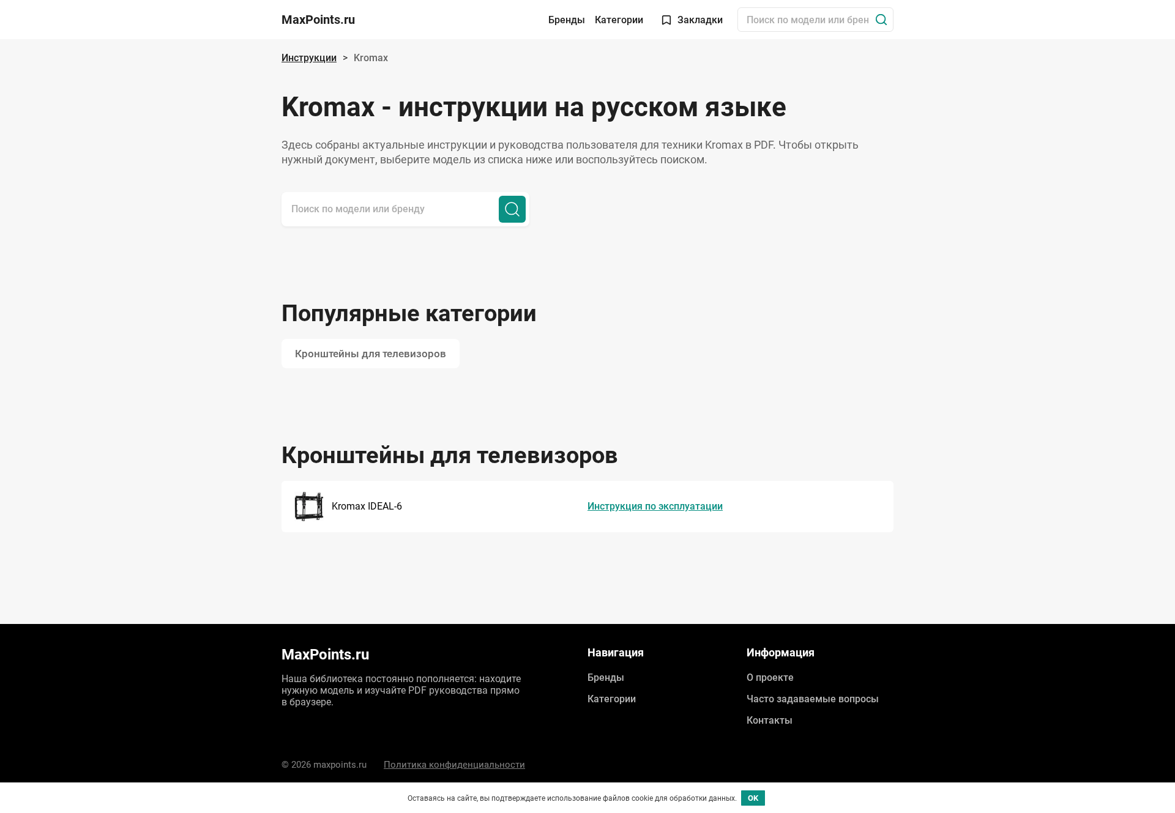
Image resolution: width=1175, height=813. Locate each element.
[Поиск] (881, 19)
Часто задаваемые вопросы (813, 699)
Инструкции (309, 58)
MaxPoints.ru (318, 19)
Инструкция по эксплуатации (655, 506)
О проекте (770, 677)
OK (753, 798)
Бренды (566, 20)
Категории (619, 20)
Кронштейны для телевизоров (370, 353)
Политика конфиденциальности (454, 764)
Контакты (770, 720)
